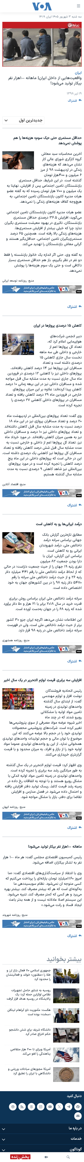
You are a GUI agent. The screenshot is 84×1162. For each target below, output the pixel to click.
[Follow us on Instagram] (40, 1106)
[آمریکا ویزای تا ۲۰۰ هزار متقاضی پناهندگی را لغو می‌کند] (66, 1054)
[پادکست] (12, 1106)
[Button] (75, 102)
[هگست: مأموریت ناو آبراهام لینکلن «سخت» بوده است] (66, 1015)
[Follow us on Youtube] (50, 1106)
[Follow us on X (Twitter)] (59, 1106)
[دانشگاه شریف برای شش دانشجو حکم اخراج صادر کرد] (66, 1035)
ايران (78, 73)
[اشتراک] (78, 1116)
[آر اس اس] (22, 1106)
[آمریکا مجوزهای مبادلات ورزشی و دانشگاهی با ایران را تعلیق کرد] (66, 1074)
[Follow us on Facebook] (78, 1106)
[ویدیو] (46, 1157)
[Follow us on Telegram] (68, 1106)
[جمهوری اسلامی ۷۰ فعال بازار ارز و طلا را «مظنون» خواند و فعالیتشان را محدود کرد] (66, 976)
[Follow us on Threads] (31, 1106)
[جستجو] (68, 1157)
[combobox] (23, 120)
